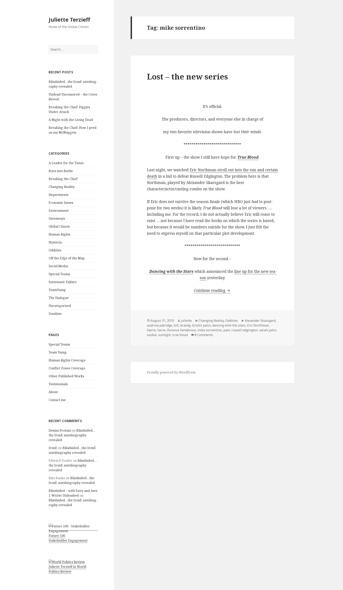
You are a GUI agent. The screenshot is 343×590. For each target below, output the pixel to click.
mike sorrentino (210, 330)
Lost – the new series (187, 76)
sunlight (164, 335)
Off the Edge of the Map (67, 258)
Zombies (55, 313)
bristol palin (201, 325)
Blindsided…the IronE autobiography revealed (72, 435)
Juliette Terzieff (69, 19)
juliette (186, 320)
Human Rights (59, 234)
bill (176, 325)
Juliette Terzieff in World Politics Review (67, 569)
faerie (151, 330)
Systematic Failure (63, 282)
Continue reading (212, 290)
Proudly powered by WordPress (171, 372)
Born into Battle (61, 171)
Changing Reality (62, 187)
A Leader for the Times (66, 163)
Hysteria (55, 242)
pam (226, 330)
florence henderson (181, 330)
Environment (59, 210)
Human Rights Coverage (67, 360)
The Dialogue (59, 298)
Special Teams (59, 274)
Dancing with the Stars (171, 271)
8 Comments (204, 335)
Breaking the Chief (63, 179)
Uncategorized (60, 306)
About (53, 392)
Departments (58, 195)
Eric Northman (258, 325)
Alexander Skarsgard (260, 320)
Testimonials (58, 384)
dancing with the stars (229, 325)
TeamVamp (57, 290)
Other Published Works (66, 376)
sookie (152, 335)
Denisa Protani (60, 430)
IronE (53, 448)
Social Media (58, 266)
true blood (180, 335)
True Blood (248, 157)
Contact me (57, 400)
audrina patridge (159, 325)
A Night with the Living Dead (71, 120)
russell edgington (244, 330)
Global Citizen (59, 226)
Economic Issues (61, 202)
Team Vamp (57, 352)
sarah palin (267, 330)
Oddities (55, 250)
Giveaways (57, 218)
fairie (161, 330)
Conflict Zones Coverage (67, 368)
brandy (185, 325)
